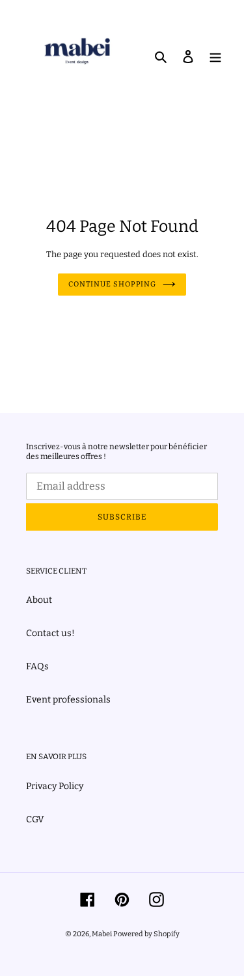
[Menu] (215, 55)
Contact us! (50, 633)
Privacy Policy (54, 786)
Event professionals (68, 699)
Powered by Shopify (146, 934)
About (39, 600)
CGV (35, 819)
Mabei (102, 934)
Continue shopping (112, 284)
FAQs (37, 666)
